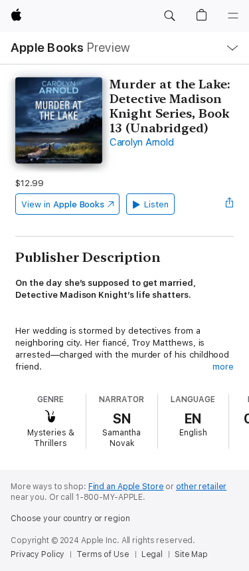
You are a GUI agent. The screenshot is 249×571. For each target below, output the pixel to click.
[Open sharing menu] (229, 204)
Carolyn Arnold (142, 142)
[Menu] (233, 16)
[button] (169, 16)
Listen (156, 204)
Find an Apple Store (126, 486)
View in (62, 204)
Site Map (191, 554)
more (223, 367)
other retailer (201, 486)
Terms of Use (102, 554)
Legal (152, 554)
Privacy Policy (37, 554)
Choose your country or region (70, 518)
